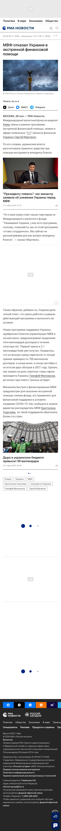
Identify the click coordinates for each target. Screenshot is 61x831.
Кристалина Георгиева (16, 484)
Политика (7, 722)
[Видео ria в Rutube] (52, 705)
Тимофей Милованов (42, 375)
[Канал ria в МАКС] (8, 705)
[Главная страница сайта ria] (18, 28)
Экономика (34, 722)
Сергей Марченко (25, 137)
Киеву (6, 124)
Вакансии (8, 739)
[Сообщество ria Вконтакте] (30, 705)
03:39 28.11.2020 (11, 36)
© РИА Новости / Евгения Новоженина (18, 94)
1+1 (29, 132)
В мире (8, 479)
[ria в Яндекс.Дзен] (19, 705)
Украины (8, 137)
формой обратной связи (30, 793)
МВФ (30, 479)
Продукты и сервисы (43, 727)
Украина (19, 479)
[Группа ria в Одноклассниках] (41, 705)
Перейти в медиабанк (45, 94)
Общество (20, 722)
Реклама (24, 727)
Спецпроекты (10, 727)
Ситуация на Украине (41, 484)
